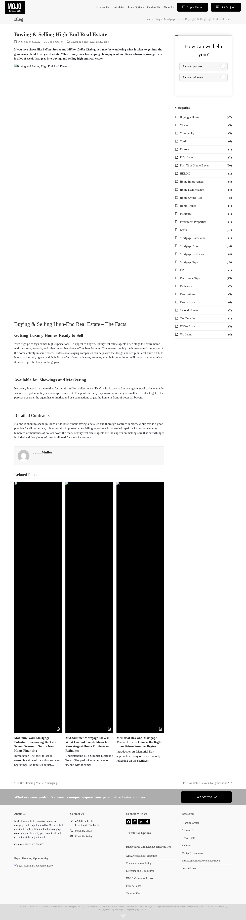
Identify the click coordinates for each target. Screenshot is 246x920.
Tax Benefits (187, 318)
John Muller (55, 41)
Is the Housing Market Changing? (36, 783)
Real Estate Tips (99, 41)
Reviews (186, 845)
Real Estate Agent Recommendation (201, 860)
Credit (183, 141)
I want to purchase (192, 66)
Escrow (184, 149)
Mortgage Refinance (192, 254)
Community (187, 133)
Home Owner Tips (191, 197)
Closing (184, 125)
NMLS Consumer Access (139, 878)
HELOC (185, 173)
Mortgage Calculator (192, 238)
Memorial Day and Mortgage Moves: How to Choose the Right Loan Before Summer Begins (139, 742)
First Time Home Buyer (194, 165)
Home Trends (188, 205)
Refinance (186, 286)
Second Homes (189, 310)
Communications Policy (138, 863)
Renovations (187, 294)
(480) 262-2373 (83, 830)
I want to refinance (193, 77)
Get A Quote (188, 838)
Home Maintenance (192, 189)
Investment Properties (193, 221)
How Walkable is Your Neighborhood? (205, 783)
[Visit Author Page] (23, 455)
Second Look (189, 868)
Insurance (186, 213)
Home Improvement (192, 181)
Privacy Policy (133, 885)
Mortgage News (189, 246)
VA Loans (186, 334)
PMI (182, 270)
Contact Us (188, 830)
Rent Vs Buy (188, 302)
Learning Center (190, 822)
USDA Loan (187, 326)
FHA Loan (186, 157)
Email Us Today (83, 836)
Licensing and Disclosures (140, 870)
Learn (183, 230)
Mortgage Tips (80, 41)
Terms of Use (133, 893)
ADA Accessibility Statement (141, 855)
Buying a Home (189, 117)
